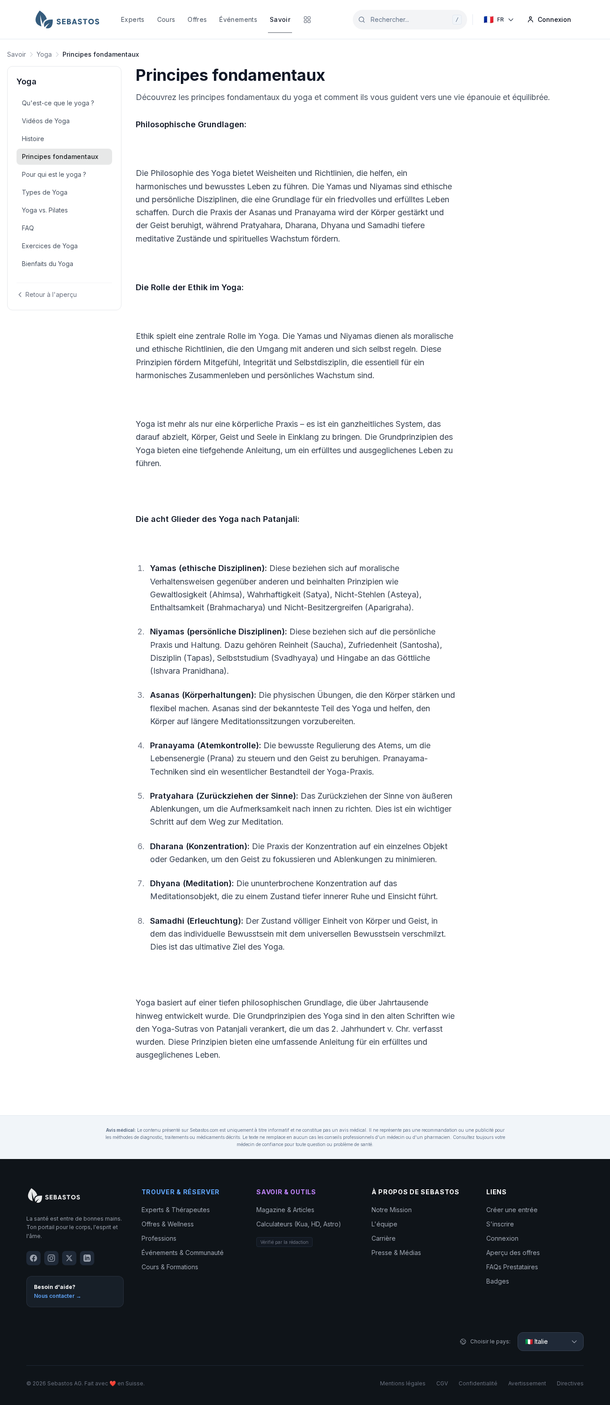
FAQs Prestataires (512, 1267)
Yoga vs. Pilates (45, 210)
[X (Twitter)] (69, 1258)
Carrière (384, 1238)
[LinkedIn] (87, 1258)
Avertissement (527, 1383)
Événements (238, 19)
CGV (442, 1383)
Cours (166, 19)
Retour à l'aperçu (51, 294)
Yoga (44, 54)
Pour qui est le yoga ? (54, 174)
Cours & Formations (170, 1267)
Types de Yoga (44, 192)
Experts (132, 19)
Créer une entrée (512, 1209)
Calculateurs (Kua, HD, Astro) (298, 1224)
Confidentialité (478, 1383)
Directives (570, 1383)
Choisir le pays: (490, 1341)
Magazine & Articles (285, 1209)
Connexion (502, 1238)
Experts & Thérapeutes (176, 1209)
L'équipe (384, 1224)
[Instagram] (51, 1258)
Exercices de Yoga (50, 246)
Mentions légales (403, 1383)
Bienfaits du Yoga (47, 263)
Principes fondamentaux (60, 156)
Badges (497, 1281)
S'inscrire (500, 1224)
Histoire (33, 138)
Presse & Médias (396, 1252)
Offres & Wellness (168, 1224)
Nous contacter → (57, 1295)
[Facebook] (33, 1258)
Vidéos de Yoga (46, 121)
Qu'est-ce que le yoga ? (58, 103)
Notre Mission (392, 1209)
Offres (197, 19)
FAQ (28, 228)
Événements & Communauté (183, 1252)
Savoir (280, 19)
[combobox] (410, 19)
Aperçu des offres (513, 1252)
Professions (159, 1238)
